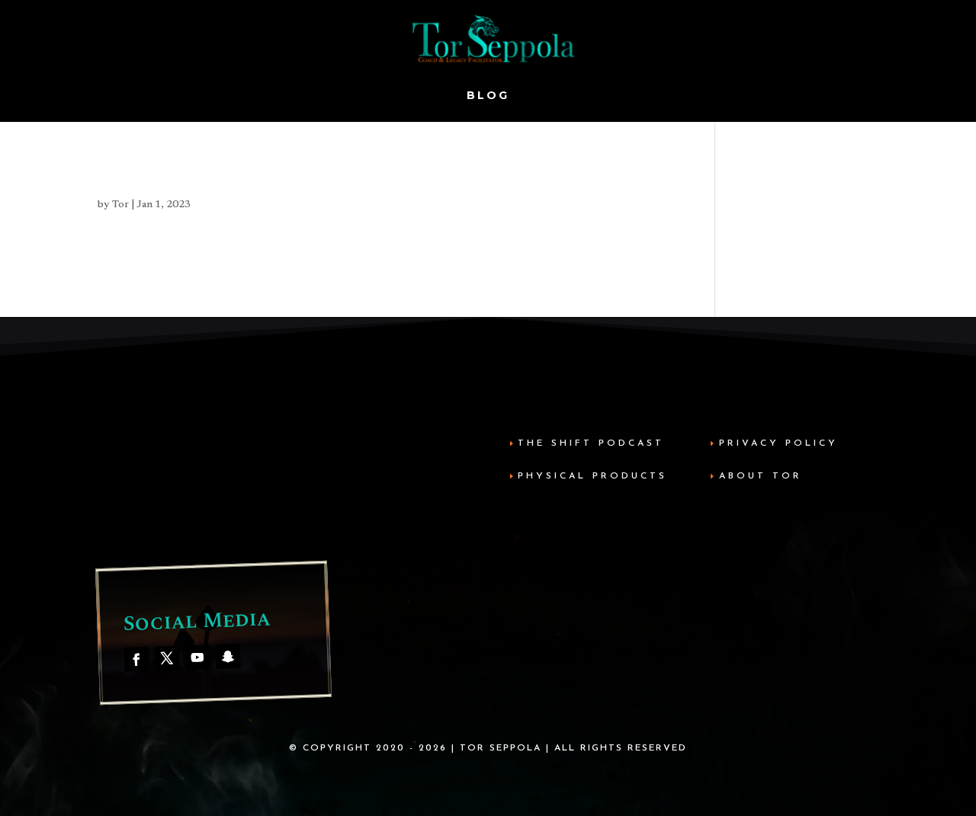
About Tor (760, 476)
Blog (488, 96)
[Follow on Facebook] (136, 658)
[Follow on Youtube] (197, 657)
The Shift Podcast (591, 443)
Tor (120, 205)
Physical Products (592, 476)
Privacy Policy (778, 443)
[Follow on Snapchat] (228, 655)
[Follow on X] (167, 657)
